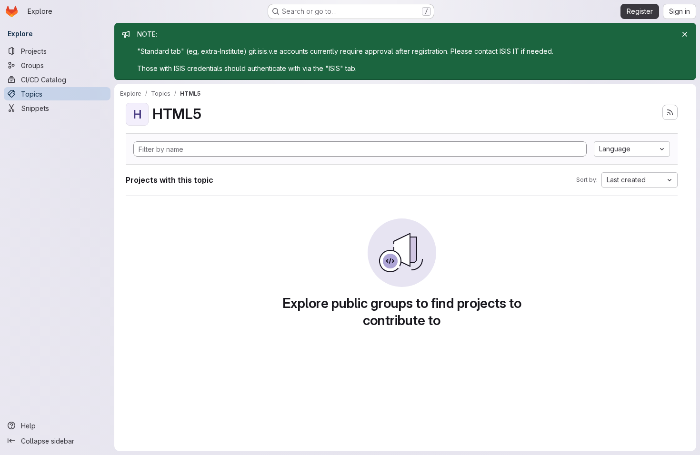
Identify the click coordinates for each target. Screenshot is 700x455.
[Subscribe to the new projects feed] (670, 112)
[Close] (684, 34)
